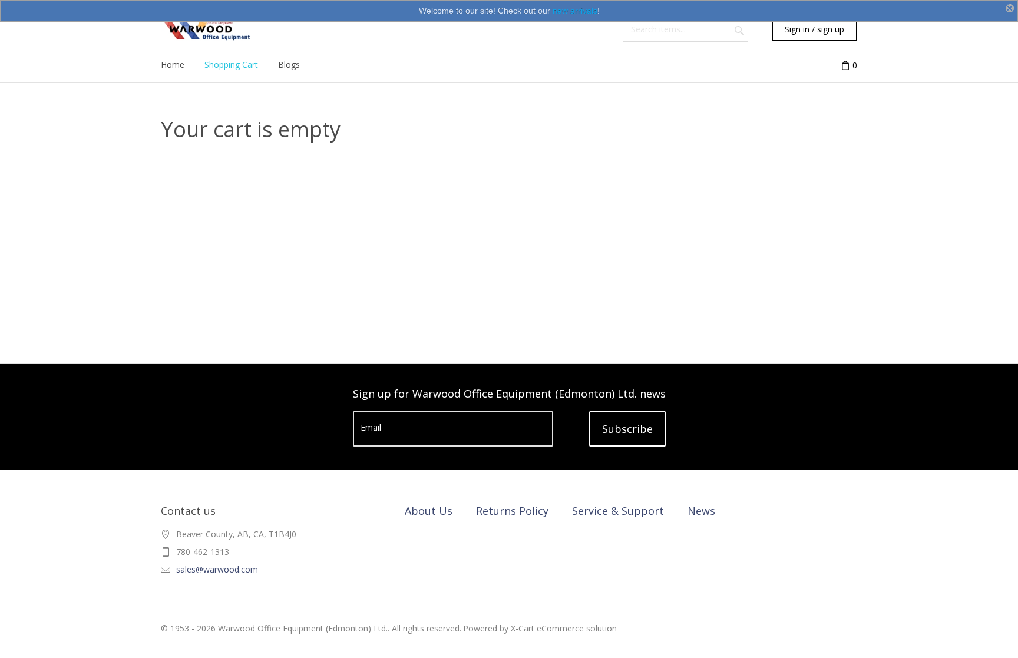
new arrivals (575, 10)
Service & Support (618, 511)
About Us (428, 511)
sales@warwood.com (217, 569)
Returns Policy (512, 511)
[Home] (206, 29)
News (701, 511)
